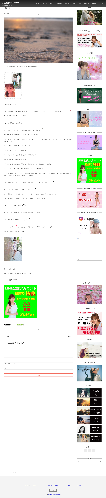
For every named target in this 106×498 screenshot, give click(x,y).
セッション (79, 485)
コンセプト (52, 3)
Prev (7, 336)
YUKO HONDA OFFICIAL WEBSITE (11, 3)
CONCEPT (42, 485)
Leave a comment (17, 329)
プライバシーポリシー (60, 485)
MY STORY (59, 3)
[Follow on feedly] (99, 3)
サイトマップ (71, 485)
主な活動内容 (87, 3)
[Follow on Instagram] (93, 450)
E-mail (5, 363)
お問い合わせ (67, 3)
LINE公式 (94, 3)
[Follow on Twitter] (89, 450)
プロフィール (44, 3)
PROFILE (26, 485)
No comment (8, 329)
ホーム (37, 3)
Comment (6, 348)
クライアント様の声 (77, 3)
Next (69, 336)
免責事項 (50, 485)
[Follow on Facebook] (85, 450)
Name (5, 358)
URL (5, 368)
